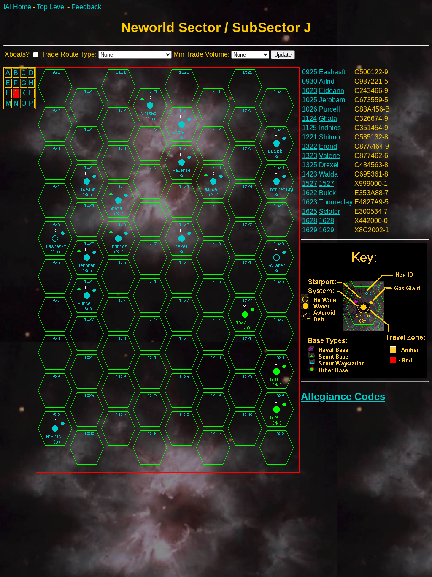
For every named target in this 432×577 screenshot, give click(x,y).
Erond (328, 146)
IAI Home (17, 7)
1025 (309, 99)
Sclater (329, 211)
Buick (327, 192)
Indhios (330, 127)
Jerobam (332, 99)
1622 (309, 192)
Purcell (329, 109)
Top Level (51, 7)
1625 (309, 211)
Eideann (331, 90)
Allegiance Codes (343, 396)
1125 (309, 127)
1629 (309, 230)
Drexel (329, 165)
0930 (309, 81)
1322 (309, 146)
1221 (309, 137)
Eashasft (332, 72)
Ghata (328, 118)
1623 (309, 202)
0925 (309, 72)
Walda (328, 174)
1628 (309, 220)
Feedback (86, 7)
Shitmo (329, 137)
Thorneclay (336, 202)
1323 (309, 155)
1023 (309, 90)
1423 (309, 174)
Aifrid (327, 81)
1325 (309, 165)
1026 (309, 109)
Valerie (329, 155)
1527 (309, 183)
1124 (309, 118)
